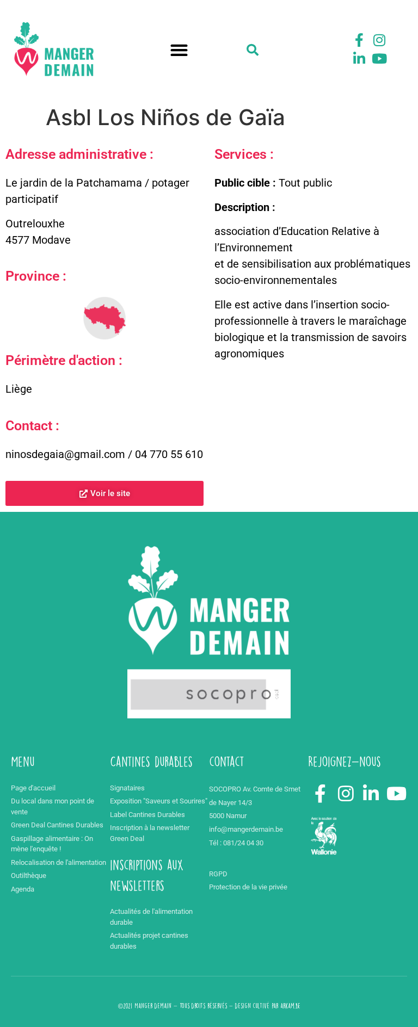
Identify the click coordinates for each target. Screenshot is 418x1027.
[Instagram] (379, 40)
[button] (179, 50)
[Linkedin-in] (359, 58)
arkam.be (290, 1006)
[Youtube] (379, 58)
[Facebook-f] (359, 40)
